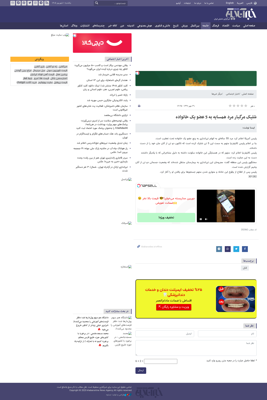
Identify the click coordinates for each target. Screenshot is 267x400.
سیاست (236, 25)
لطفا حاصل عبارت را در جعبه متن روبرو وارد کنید (231, 361)
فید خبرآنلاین (46, 3)
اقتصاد (225, 25)
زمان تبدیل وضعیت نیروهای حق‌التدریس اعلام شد (102, 143)
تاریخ (175, 25)
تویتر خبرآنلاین (29, 3)
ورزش (184, 25)
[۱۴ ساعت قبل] (121, 339)
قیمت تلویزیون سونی (56, 71)
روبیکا (12, 3)
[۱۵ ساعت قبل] (121, 323)
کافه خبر (112, 25)
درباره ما (197, 3)
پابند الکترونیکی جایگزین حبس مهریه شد (107, 100)
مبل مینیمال (39, 71)
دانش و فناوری (162, 25)
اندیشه (130, 25)
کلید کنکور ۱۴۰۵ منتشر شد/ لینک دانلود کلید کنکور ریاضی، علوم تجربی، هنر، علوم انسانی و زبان (102, 87)
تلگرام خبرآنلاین (41, 3)
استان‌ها (64, 25)
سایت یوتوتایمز (45, 82)
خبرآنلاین (235, 14)
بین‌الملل (195, 25)
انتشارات (84, 25)
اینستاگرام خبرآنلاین (35, 3)
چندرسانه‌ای (98, 25)
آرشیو (178, 3)
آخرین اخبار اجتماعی (117, 59)
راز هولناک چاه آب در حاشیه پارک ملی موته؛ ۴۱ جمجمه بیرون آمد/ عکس (100, 150)
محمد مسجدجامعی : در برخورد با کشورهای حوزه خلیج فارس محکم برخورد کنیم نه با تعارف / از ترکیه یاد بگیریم (91, 339)
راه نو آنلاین (51, 67)
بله (18, 3)
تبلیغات (187, 3)
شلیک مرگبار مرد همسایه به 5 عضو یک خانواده (216, 117)
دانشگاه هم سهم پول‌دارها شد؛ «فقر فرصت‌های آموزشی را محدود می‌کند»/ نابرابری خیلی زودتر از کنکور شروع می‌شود (90, 324)
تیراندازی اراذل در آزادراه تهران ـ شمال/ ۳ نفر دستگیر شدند (102, 169)
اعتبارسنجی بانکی (58, 78)
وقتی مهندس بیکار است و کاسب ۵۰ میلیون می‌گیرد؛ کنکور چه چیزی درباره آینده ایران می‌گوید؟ (101, 67)
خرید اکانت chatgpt (27, 82)
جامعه (205, 25)
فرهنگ (215, 25)
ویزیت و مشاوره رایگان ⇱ (174, 307)
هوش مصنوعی (144, 25)
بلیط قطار (27, 78)
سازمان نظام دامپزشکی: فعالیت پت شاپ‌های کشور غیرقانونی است (102, 108)
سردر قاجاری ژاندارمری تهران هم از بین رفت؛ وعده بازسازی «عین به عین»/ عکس (102, 160)
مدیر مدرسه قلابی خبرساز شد (113, 75)
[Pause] (200, 219)
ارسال (141, 370)
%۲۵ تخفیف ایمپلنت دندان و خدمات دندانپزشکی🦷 (173, 292)
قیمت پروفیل (60, 82)
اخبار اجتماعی (232, 94)
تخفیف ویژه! (166, 217)
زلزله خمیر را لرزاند (119, 95)
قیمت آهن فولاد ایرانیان (42, 74)
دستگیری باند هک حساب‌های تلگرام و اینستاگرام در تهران (102, 136)
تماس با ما (209, 3)
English (230, 3)
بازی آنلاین (39, 67)
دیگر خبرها (217, 94)
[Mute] (206, 219)
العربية (240, 3)
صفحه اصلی (249, 25)
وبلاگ (74, 25)
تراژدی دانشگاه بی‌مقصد (116, 115)
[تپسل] (137, 73)
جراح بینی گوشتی (22, 71)
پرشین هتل (61, 74)
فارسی (249, 3)
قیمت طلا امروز (41, 78)
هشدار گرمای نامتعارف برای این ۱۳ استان (107, 80)
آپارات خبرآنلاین (24, 3)
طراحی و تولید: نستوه (115, 394)
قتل (245, 268)
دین (122, 25)
